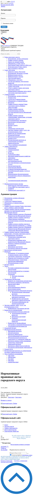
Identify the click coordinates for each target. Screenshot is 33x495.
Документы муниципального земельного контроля (21, 296)
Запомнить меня (8, 23)
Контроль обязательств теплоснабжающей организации (18, 335)
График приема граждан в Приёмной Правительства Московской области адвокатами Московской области (19, 228)
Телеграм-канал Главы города (17, 67)
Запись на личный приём (16, 62)
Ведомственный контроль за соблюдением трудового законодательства (17, 141)
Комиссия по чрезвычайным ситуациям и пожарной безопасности (19, 323)
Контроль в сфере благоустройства (19, 346)
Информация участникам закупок (18, 308)
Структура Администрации (16, 99)
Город (6, 425)
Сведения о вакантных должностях (19, 256)
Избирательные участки (15, 76)
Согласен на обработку (21, 455)
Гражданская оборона (15, 167)
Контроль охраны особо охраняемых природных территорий (19, 341)
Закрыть (3, 32)
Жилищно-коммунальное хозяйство (19, 156)
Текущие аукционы (18, 276)
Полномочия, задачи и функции (18, 58)
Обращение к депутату (15, 80)
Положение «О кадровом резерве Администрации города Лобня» (18, 254)
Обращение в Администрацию (17, 101)
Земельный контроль (14, 344)
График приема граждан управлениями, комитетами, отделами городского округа (20, 117)
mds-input (11, 360)
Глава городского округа (12, 57)
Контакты (11, 102)
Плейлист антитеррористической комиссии (19, 319)
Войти (3, 6)
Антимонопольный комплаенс (17, 180)
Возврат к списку (6, 400)
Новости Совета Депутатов (16, 71)
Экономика (11, 158)
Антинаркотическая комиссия (17, 326)
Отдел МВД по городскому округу (19, 187)
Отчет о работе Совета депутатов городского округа (18, 88)
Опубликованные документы (17, 120)
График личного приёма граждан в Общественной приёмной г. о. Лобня (19, 224)
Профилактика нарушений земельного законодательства (21, 299)
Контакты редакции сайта (6, 460)
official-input (11, 357)
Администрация (9, 94)
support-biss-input (13, 362)
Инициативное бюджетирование (18, 174)
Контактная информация (16, 261)
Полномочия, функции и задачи (18, 73)
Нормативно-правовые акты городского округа (17, 237)
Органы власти (9, 426)
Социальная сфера (14, 154)
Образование (12, 148)
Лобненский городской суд (16, 190)
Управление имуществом (16, 128)
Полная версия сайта (7, 5)
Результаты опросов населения (17, 248)
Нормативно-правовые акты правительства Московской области (19, 241)
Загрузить (11, 397)
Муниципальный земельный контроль (20, 290)
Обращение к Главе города (16, 63)
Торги (10, 127)
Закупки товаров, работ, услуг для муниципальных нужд (18, 131)
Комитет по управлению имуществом (20, 281)
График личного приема (15, 60)
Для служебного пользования (17, 145)
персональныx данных (27, 455)
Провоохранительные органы (13, 184)
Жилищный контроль (15, 331)
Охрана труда (12, 138)
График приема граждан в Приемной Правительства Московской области (19, 215)
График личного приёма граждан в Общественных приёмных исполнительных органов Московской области (20, 220)
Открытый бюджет (14, 135)
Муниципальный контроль (16, 136)
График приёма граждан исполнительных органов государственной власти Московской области (19, 111)
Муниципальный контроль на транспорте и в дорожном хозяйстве (19, 338)
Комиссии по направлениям (17, 133)
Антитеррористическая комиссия (18, 311)
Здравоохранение (13, 149)
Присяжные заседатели (15, 247)
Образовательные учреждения (17, 259)
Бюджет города (13, 125)
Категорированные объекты (17, 287)
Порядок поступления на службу (18, 258)
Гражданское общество (11, 431)
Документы (11, 285)
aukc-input (11, 355)
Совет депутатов (9, 70)
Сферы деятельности (10, 146)
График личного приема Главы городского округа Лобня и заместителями (17, 105)
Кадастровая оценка (14, 289)
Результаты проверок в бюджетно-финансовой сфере (18, 283)
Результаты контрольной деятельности (20, 347)
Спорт (10, 151)
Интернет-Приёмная (7, 35)
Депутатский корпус (14, 78)
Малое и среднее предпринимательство (15, 160)
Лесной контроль (13, 333)
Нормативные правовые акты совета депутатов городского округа (19, 92)
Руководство (12, 97)
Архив (14, 277)
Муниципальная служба (15, 263)
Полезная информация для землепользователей (20, 302)
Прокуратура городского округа (18, 185)
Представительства (10, 429)
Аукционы (11, 274)
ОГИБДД (11, 188)
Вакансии (11, 123)
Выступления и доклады (15, 68)
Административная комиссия (17, 169)
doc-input (11, 359)
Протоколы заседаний (18, 316)
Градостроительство (14, 166)
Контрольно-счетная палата (16, 122)
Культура (11, 153)
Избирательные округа (15, 75)
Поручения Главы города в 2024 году (19, 65)
